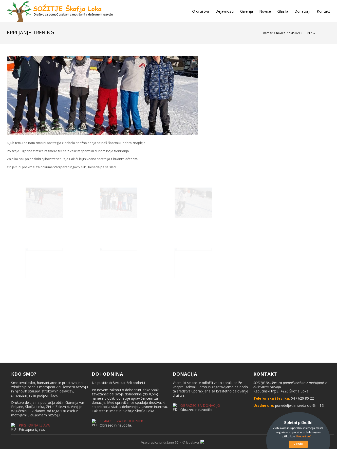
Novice (280, 33)
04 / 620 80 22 (302, 398)
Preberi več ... (305, 436)
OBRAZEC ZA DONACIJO (200, 405)
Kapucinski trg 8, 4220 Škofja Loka (280, 391)
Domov (268, 33)
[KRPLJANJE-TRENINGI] (118, 95)
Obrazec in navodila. (116, 425)
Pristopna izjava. (32, 429)
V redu (298, 444)
